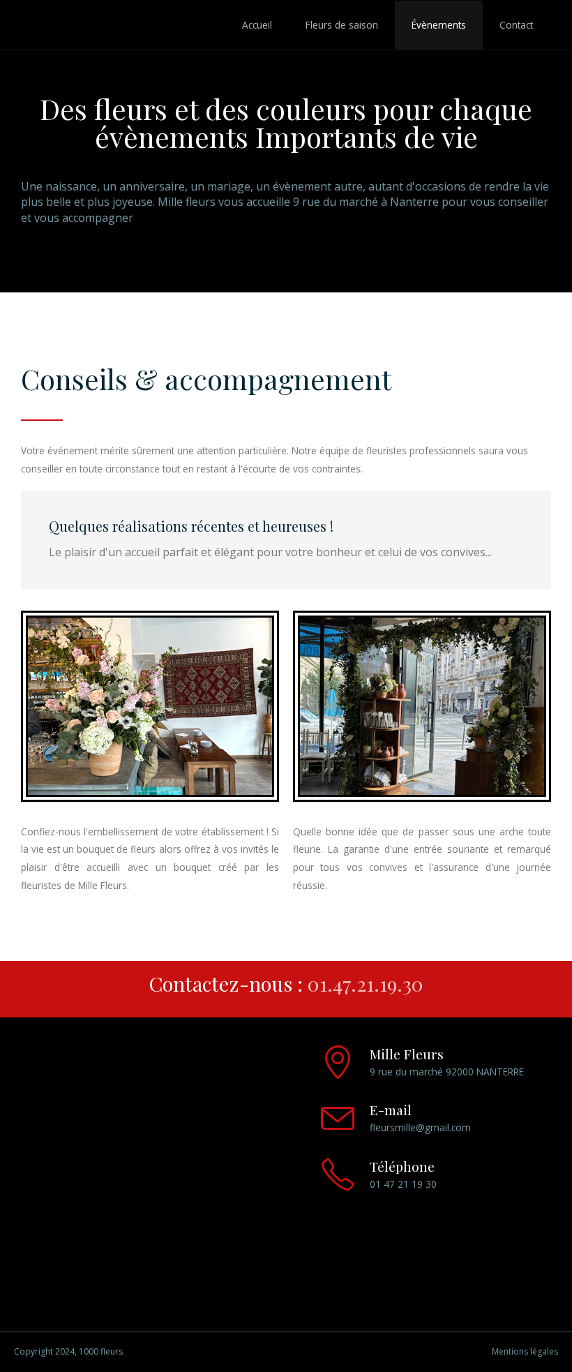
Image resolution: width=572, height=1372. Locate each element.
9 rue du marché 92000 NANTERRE (447, 1071)
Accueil (257, 24)
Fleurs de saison (342, 24)
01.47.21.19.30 (365, 983)
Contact (516, 24)
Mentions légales (525, 1351)
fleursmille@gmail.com (420, 1127)
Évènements (439, 24)
